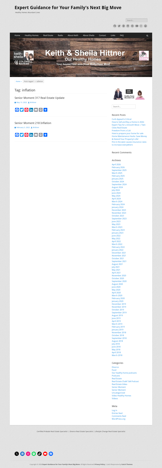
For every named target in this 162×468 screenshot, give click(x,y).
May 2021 (116, 270)
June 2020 (116, 287)
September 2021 (119, 261)
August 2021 (117, 264)
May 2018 (116, 349)
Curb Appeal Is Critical (121, 119)
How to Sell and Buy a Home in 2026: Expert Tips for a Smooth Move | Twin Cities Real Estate (129, 125)
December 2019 (119, 304)
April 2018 (116, 352)
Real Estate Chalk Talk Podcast (125, 381)
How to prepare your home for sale (127, 133)
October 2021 (118, 258)
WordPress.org (118, 419)
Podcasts (116, 375)
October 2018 (118, 335)
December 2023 (119, 210)
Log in (114, 410)
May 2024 (116, 195)
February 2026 (118, 167)
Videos (115, 398)
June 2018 (116, 346)
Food (114, 370)
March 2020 (117, 295)
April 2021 (116, 272)
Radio (60, 35)
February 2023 (118, 230)
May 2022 (116, 238)
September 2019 (119, 312)
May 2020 (116, 289)
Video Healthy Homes (121, 395)
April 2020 (116, 292)
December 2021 (119, 252)
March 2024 (117, 201)
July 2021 (116, 267)
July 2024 (116, 190)
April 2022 (116, 241)
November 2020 (119, 275)
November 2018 (119, 332)
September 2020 (119, 281)
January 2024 (117, 207)
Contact (102, 35)
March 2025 (117, 173)
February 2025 (118, 176)
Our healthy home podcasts (124, 373)
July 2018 (116, 344)
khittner (33, 102)
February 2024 (118, 204)
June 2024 (116, 193)
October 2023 (118, 215)
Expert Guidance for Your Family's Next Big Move (68, 7)
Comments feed (119, 416)
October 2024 (118, 181)
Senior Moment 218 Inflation (33, 123)
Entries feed (117, 413)
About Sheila (88, 35)
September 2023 (119, 218)
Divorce (115, 367)
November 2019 (119, 307)
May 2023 (116, 224)
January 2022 (117, 250)
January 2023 (117, 233)
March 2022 (117, 244)
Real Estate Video (119, 384)
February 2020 (118, 298)
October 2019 (118, 309)
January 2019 (117, 329)
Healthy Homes (32, 35)
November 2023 (119, 213)
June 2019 (116, 318)
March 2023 (117, 227)
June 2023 (116, 221)
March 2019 (117, 324)
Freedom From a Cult (121, 130)
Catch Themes (126, 464)
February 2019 (118, 326)
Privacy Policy (100, 464)
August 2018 (117, 341)
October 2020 (118, 278)
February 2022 (118, 247)
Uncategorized (118, 392)
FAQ (122, 35)
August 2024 (117, 187)
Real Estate (48, 35)
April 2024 (116, 198)
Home (17, 35)
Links (113, 35)
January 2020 (117, 301)
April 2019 (116, 321)
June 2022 (116, 235)
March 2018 (117, 355)
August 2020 (117, 284)
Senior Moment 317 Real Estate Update (40, 98)
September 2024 (119, 184)
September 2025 (119, 170)
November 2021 (119, 255)
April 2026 (116, 164)
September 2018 (119, 338)
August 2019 (117, 315)
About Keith (73, 35)
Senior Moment (119, 387)
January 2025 (117, 178)
